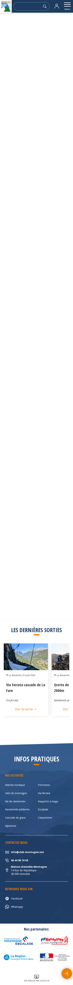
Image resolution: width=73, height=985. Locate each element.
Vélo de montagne (16, 793)
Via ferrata (44, 793)
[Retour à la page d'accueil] (6, 6)
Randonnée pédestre (17, 809)
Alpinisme (10, 826)
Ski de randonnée (15, 801)
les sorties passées (26, 22)
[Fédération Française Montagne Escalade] (18, 940)
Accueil (7, 22)
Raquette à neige (48, 801)
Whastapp (17, 906)
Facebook (17, 898)
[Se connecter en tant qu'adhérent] (56, 6)
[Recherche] (46, 6)
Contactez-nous (36, 297)
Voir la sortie (24, 709)
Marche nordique (15, 785)
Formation (44, 785)
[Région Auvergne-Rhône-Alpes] (18, 957)
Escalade (43, 809)
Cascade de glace (15, 817)
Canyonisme (45, 817)
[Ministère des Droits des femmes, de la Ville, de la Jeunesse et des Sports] (54, 957)
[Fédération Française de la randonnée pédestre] (54, 940)
